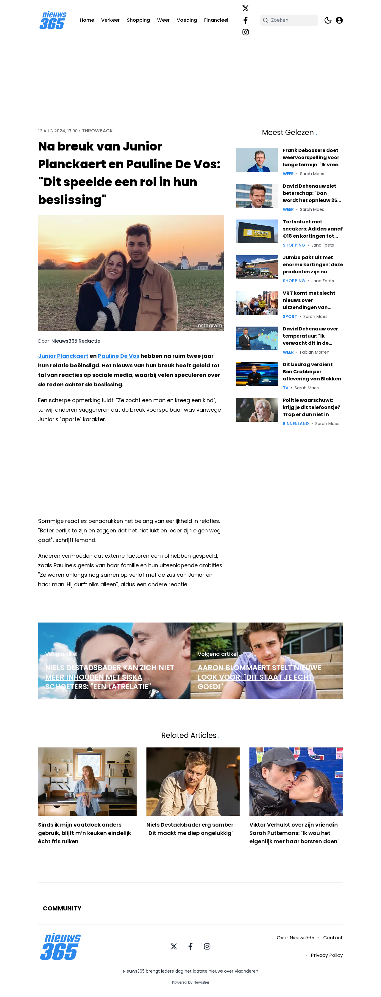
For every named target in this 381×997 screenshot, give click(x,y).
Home (87, 20)
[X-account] (245, 8)
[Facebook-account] (245, 20)
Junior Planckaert (63, 356)
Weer (163, 20)
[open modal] (339, 20)
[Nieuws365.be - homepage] (53, 20)
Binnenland (296, 424)
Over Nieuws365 (295, 937)
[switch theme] (328, 20)
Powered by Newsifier (190, 982)
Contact (333, 937)
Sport (290, 316)
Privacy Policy (327, 955)
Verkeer (110, 20)
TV (285, 388)
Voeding (187, 20)
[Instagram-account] (245, 32)
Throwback (97, 131)
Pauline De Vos (118, 356)
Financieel (216, 20)
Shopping (138, 20)
